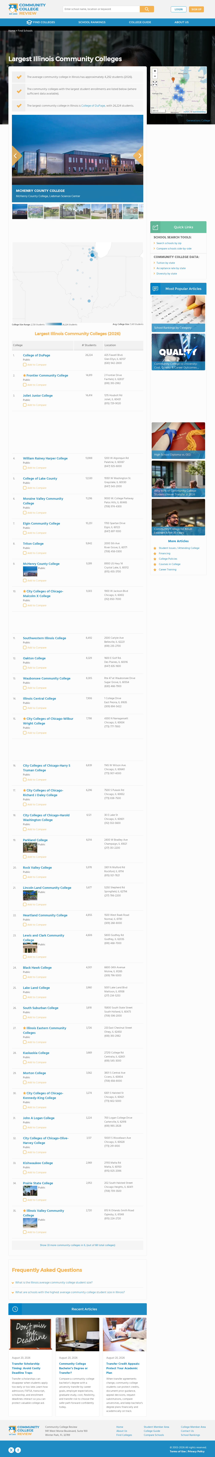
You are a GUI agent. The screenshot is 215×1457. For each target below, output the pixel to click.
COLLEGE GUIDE (140, 22)
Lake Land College (36, 988)
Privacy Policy (196, 1451)
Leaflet (186, 112)
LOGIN (179, 9)
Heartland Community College (45, 915)
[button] (180, 99)
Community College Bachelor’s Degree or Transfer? (73, 1368)
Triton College (33, 544)
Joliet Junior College (38, 395)
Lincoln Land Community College (47, 888)
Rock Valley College (37, 867)
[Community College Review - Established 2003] (27, 9)
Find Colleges (124, 1435)
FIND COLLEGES (44, 22)
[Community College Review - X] (11, 1450)
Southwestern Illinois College (44, 638)
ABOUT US (182, 22)
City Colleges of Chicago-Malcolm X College (43, 594)
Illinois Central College (39, 698)
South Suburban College (40, 1008)
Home (119, 1427)
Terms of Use (178, 1451)
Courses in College (169, 564)
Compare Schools (154, 1435)
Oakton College (34, 658)
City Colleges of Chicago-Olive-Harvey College (46, 1140)
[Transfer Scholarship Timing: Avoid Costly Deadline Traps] (30, 1335)
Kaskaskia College (36, 1053)
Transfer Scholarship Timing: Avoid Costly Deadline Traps (26, 1368)
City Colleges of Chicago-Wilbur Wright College (48, 721)
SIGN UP (196, 9)
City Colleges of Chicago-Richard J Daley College (43, 793)
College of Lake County (40, 478)
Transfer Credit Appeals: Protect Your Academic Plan (123, 1368)
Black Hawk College (37, 968)
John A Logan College (39, 1118)
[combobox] (99, 9)
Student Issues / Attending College (179, 548)
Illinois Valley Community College (43, 1213)
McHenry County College (40, 191)
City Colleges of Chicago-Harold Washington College (46, 817)
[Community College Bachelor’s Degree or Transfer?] (77, 1335)
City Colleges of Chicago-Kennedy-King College (43, 1095)
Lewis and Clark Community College (43, 938)
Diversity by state (167, 274)
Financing (164, 553)
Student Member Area (156, 1427)
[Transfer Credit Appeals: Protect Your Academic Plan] (124, 1335)
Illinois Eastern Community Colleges (44, 1030)
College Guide (152, 1431)
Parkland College (35, 840)
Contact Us (187, 1431)
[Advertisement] (77, 432)
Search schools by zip (169, 243)
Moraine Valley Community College (43, 501)
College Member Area (193, 1427)
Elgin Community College (41, 523)
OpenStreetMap (199, 112)
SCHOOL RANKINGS (91, 22)
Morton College (34, 1073)
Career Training (167, 570)
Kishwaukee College (38, 1163)
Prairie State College (38, 1183)
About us (121, 1431)
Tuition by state (166, 263)
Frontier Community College (47, 375)
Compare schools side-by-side (174, 249)
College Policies (168, 559)
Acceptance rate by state (171, 268)
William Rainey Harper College (45, 458)
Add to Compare (36, 365)
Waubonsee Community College (47, 678)
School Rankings (190, 1435)
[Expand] (154, 83)
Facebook (18, 1450)
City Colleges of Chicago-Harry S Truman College (46, 768)
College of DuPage (93, 105)
